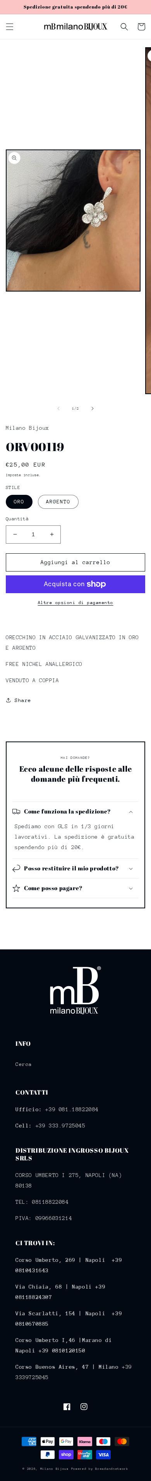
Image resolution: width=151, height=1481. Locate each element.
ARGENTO (58, 502)
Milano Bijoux (54, 1469)
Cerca (23, 1064)
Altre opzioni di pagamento (75, 602)
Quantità (17, 519)
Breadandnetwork (112, 1469)
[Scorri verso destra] (92, 408)
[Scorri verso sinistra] (58, 408)
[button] (9, 26)
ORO (19, 502)
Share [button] (23, 700)
